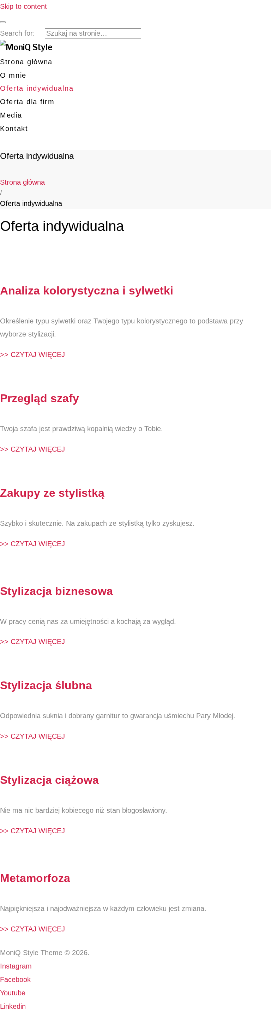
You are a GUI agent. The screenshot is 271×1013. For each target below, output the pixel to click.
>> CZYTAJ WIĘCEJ (32, 354)
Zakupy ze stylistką (52, 493)
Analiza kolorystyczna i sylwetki (86, 290)
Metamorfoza (35, 878)
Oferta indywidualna (36, 88)
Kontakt (14, 128)
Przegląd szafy (39, 398)
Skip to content (23, 6)
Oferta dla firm (27, 102)
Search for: (17, 33)
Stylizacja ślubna (46, 685)
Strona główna (26, 62)
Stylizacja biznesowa (56, 591)
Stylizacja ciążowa (49, 780)
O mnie (13, 75)
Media (11, 115)
